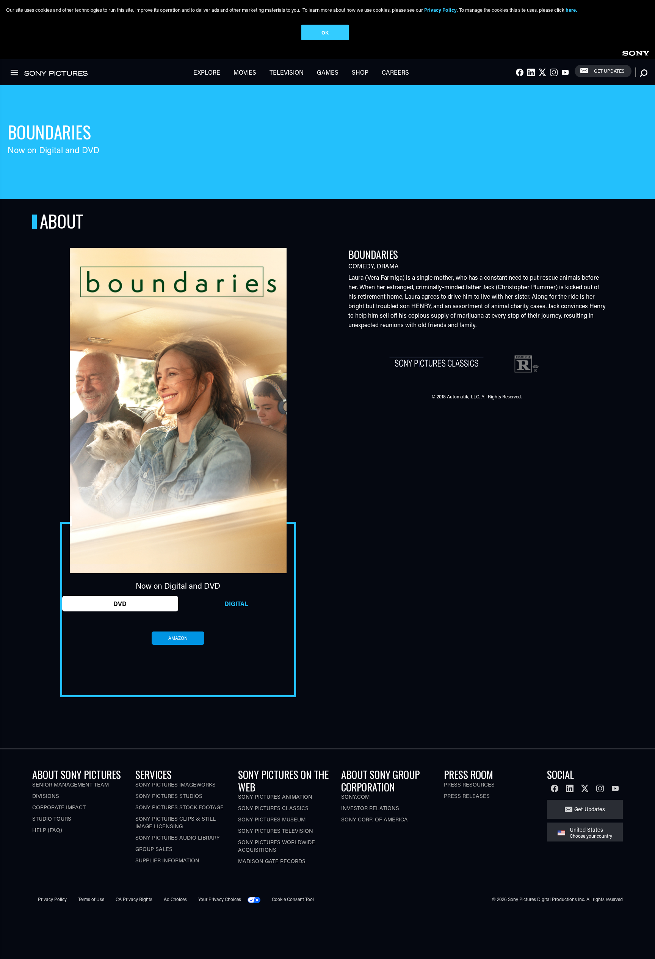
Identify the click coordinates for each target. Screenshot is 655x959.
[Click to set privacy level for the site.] (257, 899)
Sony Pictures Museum (272, 819)
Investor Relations (370, 808)
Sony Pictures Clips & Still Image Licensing (175, 822)
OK (325, 32)
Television (287, 72)
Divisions (45, 795)
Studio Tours (51, 818)
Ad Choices (175, 899)
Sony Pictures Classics (273, 808)
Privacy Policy (52, 899)
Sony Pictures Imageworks (175, 784)
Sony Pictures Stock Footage (179, 807)
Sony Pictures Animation (275, 796)
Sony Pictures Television (275, 830)
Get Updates (609, 71)
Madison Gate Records (272, 861)
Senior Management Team (70, 784)
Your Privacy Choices (219, 899)
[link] (635, 52)
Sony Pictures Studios (168, 795)
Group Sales (153, 848)
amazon (178, 638)
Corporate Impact (59, 807)
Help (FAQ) (47, 830)
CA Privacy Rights (134, 899)
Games (327, 72)
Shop (360, 72)
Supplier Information (167, 860)
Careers (395, 72)
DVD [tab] (120, 604)
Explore (206, 72)
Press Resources (469, 784)
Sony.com (355, 796)
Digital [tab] (236, 604)
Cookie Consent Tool (293, 899)
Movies (244, 72)
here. (571, 9)
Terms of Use (91, 899)
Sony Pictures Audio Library (177, 837)
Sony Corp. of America (374, 819)
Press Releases (467, 795)
